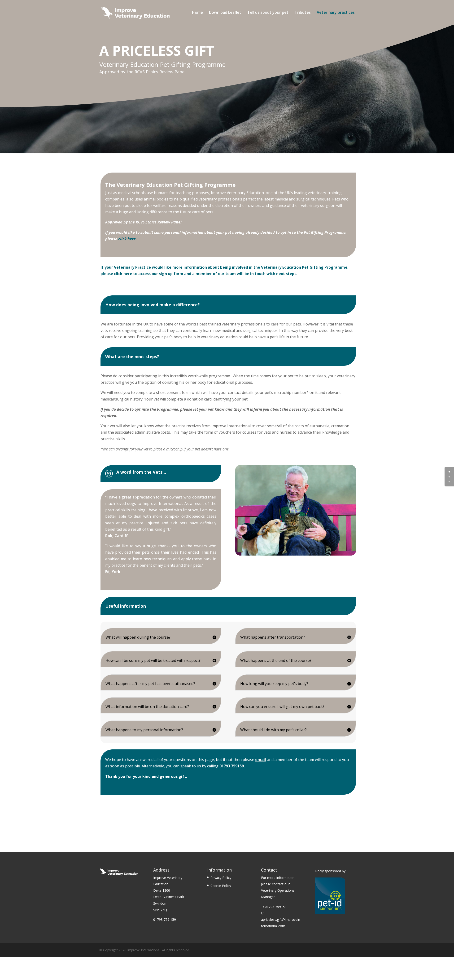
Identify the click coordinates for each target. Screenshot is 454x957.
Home (197, 13)
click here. (128, 238)
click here (123, 273)
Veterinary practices (336, 13)
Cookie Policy (220, 885)
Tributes (303, 13)
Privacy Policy (220, 877)
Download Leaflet (225, 13)
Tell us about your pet (267, 13)
